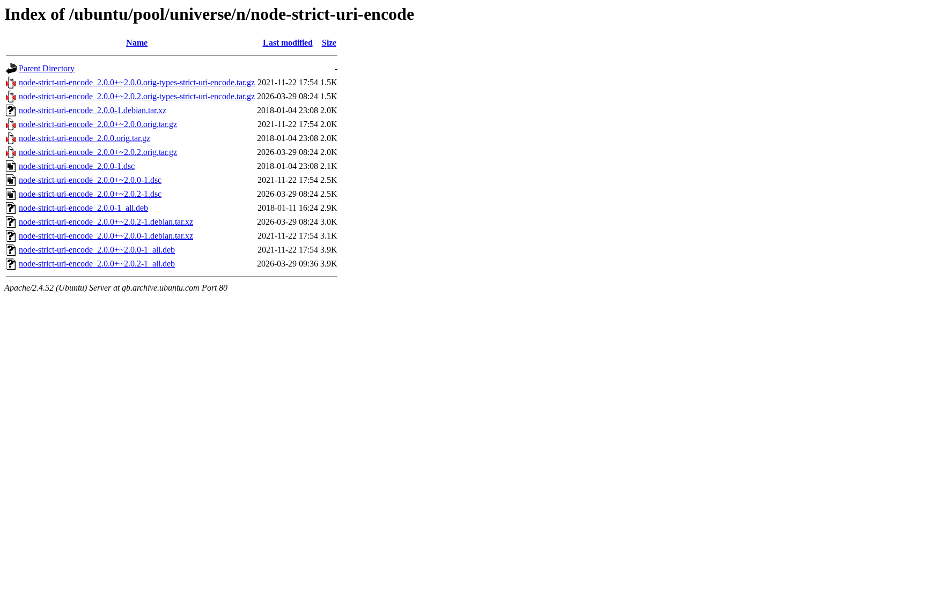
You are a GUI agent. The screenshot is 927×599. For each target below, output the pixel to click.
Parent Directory (47, 68)
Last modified (288, 42)
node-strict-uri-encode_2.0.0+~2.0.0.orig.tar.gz (98, 124)
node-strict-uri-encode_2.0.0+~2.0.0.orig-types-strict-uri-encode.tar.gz (137, 82)
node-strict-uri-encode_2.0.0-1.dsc (77, 166)
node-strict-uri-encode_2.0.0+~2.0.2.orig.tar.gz (98, 152)
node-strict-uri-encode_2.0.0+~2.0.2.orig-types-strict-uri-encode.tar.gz (137, 96)
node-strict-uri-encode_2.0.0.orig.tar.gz (84, 138)
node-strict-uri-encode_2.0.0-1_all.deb (83, 207)
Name (137, 42)
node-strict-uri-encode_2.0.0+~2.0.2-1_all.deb (97, 263)
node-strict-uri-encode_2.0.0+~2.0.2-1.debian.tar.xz (106, 221)
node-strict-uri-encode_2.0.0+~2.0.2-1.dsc (90, 193)
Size (329, 42)
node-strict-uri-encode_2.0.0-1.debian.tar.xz (92, 110)
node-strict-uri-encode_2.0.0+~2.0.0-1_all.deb (97, 249)
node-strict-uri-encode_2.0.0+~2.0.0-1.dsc (90, 179)
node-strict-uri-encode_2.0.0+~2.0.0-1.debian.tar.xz (106, 235)
